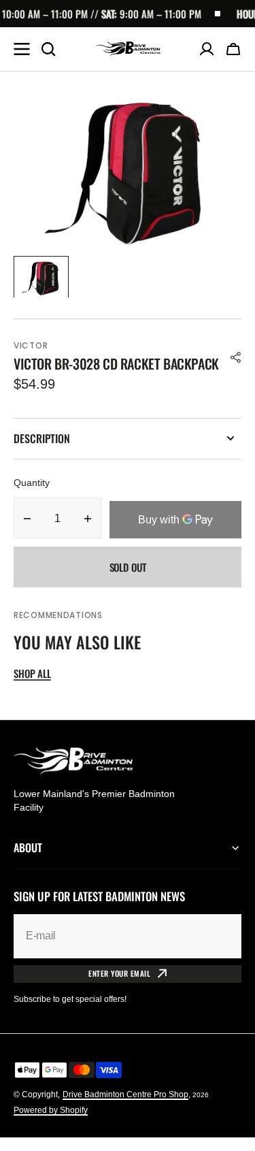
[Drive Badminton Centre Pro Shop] (128, 48)
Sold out (127, 567)
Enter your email (119, 973)
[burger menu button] (22, 49)
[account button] (207, 49)
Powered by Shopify (51, 1110)
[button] (233, 49)
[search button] (48, 49)
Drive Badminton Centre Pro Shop (125, 1094)
